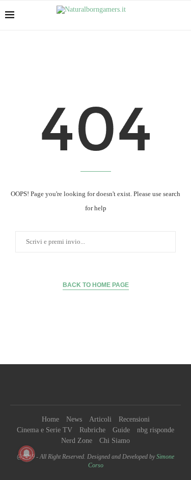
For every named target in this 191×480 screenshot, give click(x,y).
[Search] (181, 15)
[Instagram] (93, 384)
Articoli (100, 419)
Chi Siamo (114, 440)
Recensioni (134, 419)
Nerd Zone (76, 440)
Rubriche (92, 430)
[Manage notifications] (26, 453)
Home (50, 419)
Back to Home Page (96, 285)
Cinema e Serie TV (44, 430)
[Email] (119, 384)
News (74, 419)
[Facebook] (72, 384)
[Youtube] (106, 384)
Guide (121, 430)
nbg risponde (155, 430)
